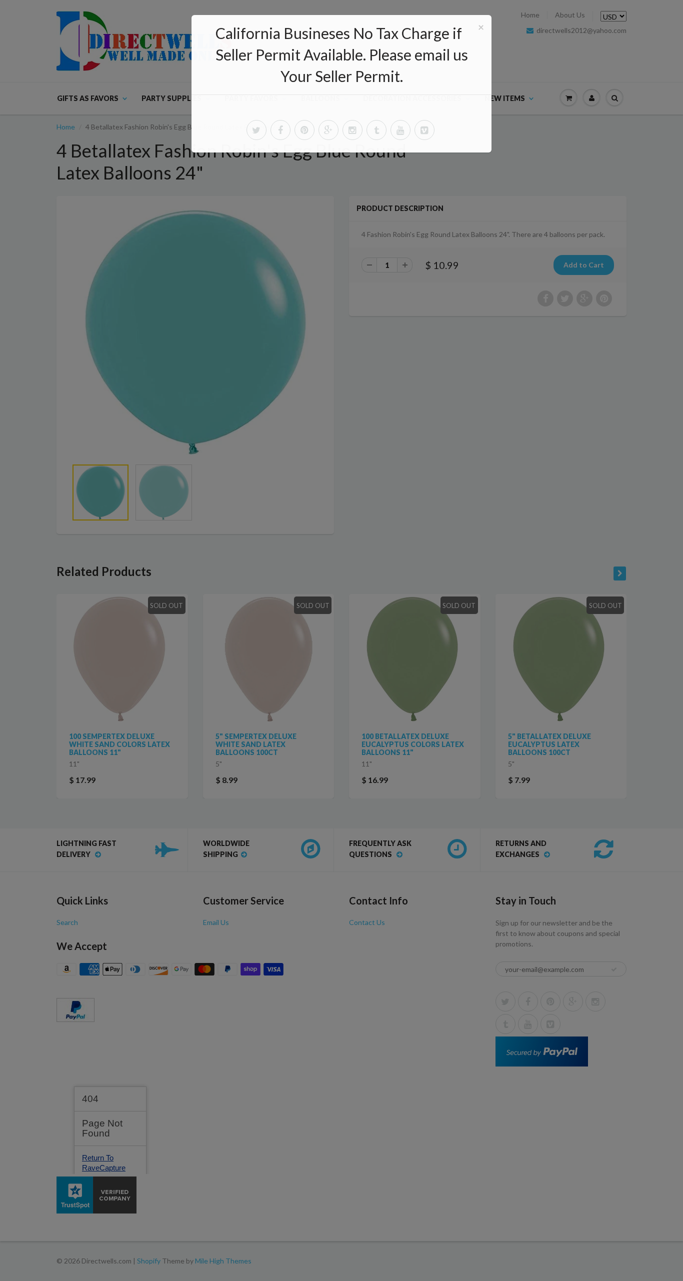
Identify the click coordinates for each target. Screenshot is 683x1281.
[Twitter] (256, 130)
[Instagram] (352, 130)
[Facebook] (280, 130)
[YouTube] (400, 130)
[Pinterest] (304, 130)
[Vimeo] (424, 130)
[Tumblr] (376, 130)
